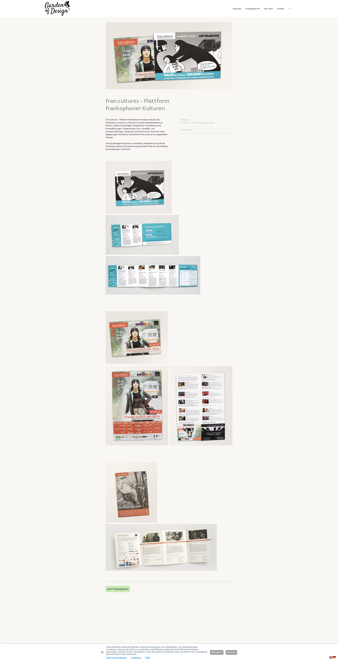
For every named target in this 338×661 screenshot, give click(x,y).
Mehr (147, 658)
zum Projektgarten (118, 589)
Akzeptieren (216, 652)
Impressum (136, 658)
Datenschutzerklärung (116, 658)
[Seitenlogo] (57, 8)
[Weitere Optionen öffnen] (289, 8)
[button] (331, 657)
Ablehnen (231, 652)
